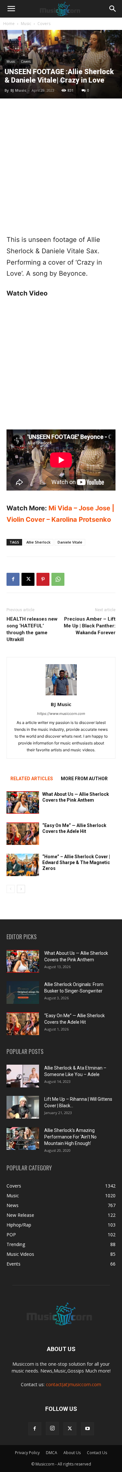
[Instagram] (52, 1428)
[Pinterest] (42, 579)
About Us (72, 1452)
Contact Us (97, 1452)
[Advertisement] (61, 166)
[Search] (113, 9)
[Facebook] (13, 579)
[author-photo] (61, 695)
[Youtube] (87, 1428)
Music (26, 23)
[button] (11, 9)
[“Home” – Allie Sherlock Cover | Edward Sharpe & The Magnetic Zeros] (23, 865)
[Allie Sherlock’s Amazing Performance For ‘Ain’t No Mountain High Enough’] (23, 1138)
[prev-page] (11, 889)
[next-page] (21, 889)
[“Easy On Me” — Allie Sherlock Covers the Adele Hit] (23, 833)
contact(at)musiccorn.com (73, 1384)
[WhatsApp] (57, 579)
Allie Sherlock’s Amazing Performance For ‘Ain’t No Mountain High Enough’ (70, 1137)
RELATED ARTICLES (31, 778)
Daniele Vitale (70, 542)
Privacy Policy (27, 1452)
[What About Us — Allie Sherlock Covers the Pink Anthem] (23, 802)
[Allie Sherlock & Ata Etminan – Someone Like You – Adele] (23, 1076)
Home (9, 23)
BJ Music (18, 90)
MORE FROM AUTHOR (84, 778)
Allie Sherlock (38, 542)
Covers (43, 23)
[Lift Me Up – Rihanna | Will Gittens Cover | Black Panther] (23, 1107)
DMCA (51, 1452)
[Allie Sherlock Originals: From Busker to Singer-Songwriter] (23, 992)
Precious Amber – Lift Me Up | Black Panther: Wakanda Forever (89, 626)
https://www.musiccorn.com (61, 713)
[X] (27, 579)
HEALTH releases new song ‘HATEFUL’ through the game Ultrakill (32, 629)
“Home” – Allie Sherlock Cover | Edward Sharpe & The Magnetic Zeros (76, 862)
